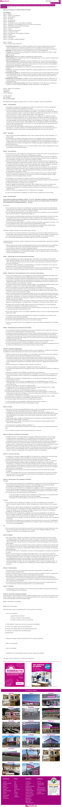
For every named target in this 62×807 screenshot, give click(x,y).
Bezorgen (5, 784)
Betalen (4, 786)
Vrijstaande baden (30, 790)
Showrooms (4, 5)
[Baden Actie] (42, 674)
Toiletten (42, 5)
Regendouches (29, 789)
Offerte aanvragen (7, 790)
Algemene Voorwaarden (6, 797)
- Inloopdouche (40, 784)
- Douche (39, 781)
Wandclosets (28, 787)
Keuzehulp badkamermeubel (41, 793)
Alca (15, 781)
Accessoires (4, 7)
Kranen (30, 5)
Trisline (15, 795)
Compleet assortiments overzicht (28, 783)
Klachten (5, 792)
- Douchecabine (40, 783)
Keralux (16, 792)
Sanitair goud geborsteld (28, 797)
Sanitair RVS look (29, 795)
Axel (15, 783)
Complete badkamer (41, 790)
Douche (22, 5)
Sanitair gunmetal (29, 802)
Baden (26, 5)
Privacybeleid (6, 795)
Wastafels (48, 5)
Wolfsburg (16, 796)
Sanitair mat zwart (30, 793)
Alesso (15, 784)
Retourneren (5, 787)
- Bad (38, 786)
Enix (15, 790)
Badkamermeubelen (30, 786)
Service (4, 793)
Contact (5, 781)
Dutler (15, 787)
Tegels (53, 5)
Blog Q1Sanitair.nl (41, 789)
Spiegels (17, 5)
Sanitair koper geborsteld (28, 800)
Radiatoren (36, 5)
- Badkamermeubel (41, 787)
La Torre (16, 793)
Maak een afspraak (7, 783)
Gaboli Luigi (16, 789)
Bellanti (16, 786)
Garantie (5, 789)
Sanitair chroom (29, 792)
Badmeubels (10, 5)
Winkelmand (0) (55, 3)
